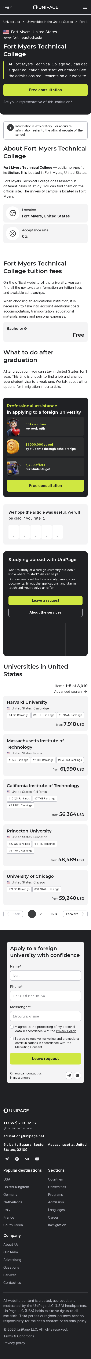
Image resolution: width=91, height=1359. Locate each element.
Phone (15, 986)
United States (22, 708)
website (33, 282)
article (55, 386)
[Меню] (83, 7)
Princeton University (29, 831)
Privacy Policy (66, 1031)
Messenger (19, 1007)
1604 (54, 914)
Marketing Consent (28, 1047)
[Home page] (45, 7)
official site (12, 191)
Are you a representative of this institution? (37, 102)
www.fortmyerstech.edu (22, 37)
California (40, 792)
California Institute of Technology (43, 785)
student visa (21, 381)
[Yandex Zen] (17, 1159)
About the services (45, 612)
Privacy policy (14, 1343)
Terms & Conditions (18, 1336)
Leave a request (45, 600)
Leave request (45, 1058)
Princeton (40, 837)
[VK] (27, 1159)
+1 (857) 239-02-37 (20, 1123)
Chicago (39, 882)
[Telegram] (69, 1075)
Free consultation (45, 90)
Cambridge (41, 708)
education (23, 1136)
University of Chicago (30, 876)
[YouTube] (37, 1159)
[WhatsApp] (77, 1075)
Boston (38, 753)
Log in (7, 7)
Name (15, 966)
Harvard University (27, 702)
